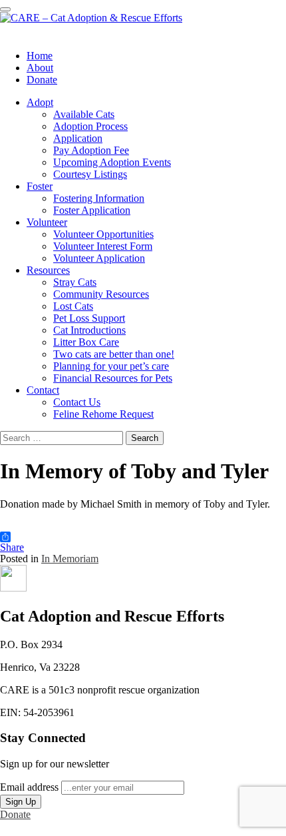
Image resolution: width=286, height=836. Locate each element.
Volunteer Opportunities (103, 234)
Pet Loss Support (89, 318)
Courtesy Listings (90, 174)
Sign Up (20, 802)
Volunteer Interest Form (102, 246)
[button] (13, 588)
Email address (29, 787)
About (40, 67)
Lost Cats (73, 306)
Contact (43, 390)
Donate (42, 79)
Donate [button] (15, 814)
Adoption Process (90, 126)
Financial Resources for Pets (112, 378)
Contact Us (76, 402)
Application (77, 138)
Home (40, 55)
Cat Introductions (89, 330)
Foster (40, 186)
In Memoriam (69, 558)
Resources (48, 270)
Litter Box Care (86, 342)
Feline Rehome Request (103, 414)
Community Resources (101, 294)
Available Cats (83, 114)
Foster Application (91, 210)
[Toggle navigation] (5, 9)
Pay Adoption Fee (91, 150)
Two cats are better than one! (113, 354)
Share (12, 547)
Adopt (40, 102)
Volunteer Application (99, 258)
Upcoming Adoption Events (112, 162)
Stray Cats (74, 282)
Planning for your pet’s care (111, 366)
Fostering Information (98, 198)
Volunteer (47, 222)
